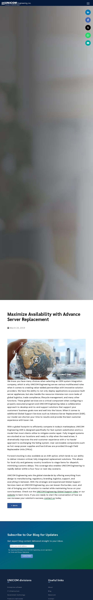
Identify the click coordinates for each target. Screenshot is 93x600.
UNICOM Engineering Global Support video (57, 491)
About (50, 587)
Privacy (20, 552)
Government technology (16, 595)
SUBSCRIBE (27, 556)
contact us (49, 498)
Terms (13, 552)
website (11, 495)
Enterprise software (14, 587)
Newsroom (52, 595)
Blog (49, 591)
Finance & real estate (15, 599)
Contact (51, 599)
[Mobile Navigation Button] (88, 3)
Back (15, 505)
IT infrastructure (13, 591)
